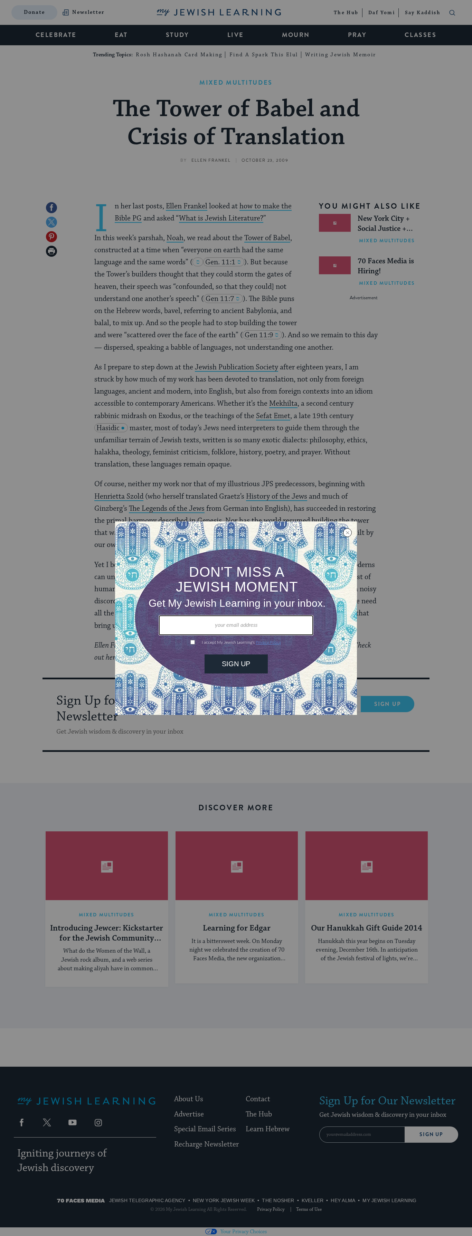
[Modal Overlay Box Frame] (236, 618)
